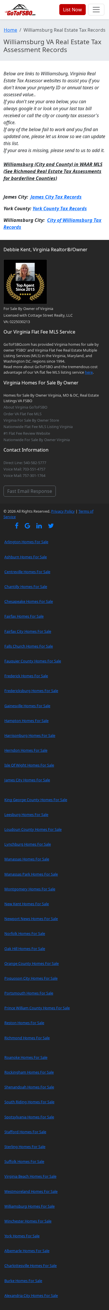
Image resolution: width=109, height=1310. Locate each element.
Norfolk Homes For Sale (24, 933)
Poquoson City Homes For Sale (31, 978)
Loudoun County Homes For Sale (33, 829)
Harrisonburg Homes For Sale (29, 735)
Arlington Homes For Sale (26, 541)
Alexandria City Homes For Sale (31, 1295)
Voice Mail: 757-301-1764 (24, 475)
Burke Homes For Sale (23, 1280)
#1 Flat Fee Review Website (26, 433)
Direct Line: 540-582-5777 (24, 462)
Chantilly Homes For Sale (25, 586)
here (89, 372)
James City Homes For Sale (27, 780)
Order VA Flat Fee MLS (22, 413)
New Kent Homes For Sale (26, 903)
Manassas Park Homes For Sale (31, 874)
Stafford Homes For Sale (25, 1131)
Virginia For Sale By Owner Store (31, 420)
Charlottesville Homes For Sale (30, 1265)
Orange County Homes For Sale (31, 963)
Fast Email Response (29, 491)
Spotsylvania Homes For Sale (29, 1117)
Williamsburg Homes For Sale (29, 1206)
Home (10, 30)
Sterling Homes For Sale (24, 1146)
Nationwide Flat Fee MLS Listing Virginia (38, 426)
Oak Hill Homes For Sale (24, 948)
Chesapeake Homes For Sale (28, 601)
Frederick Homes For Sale (26, 675)
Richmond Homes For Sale (27, 1037)
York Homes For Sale (22, 1235)
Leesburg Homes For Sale (26, 814)
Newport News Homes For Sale (31, 918)
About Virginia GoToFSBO (25, 407)
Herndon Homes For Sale (25, 750)
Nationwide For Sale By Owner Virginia (36, 439)
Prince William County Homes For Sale (37, 1007)
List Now (72, 9)
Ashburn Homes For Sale (25, 556)
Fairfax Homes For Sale (24, 616)
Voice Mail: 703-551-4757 (24, 469)
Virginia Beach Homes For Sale (30, 1176)
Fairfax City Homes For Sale (27, 631)
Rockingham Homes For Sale (29, 1072)
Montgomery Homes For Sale (29, 889)
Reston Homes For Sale (24, 1022)
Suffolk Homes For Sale (24, 1161)
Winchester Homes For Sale (27, 1221)
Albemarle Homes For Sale (26, 1250)
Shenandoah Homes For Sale (29, 1087)
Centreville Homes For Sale (27, 571)
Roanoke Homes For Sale (25, 1057)
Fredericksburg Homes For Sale (31, 690)
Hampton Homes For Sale (26, 720)
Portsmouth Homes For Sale (28, 993)
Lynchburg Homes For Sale (27, 844)
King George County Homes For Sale (35, 799)
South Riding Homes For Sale (29, 1101)
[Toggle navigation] (96, 9)
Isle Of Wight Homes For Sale (29, 765)
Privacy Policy (63, 511)
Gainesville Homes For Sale (27, 705)
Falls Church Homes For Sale (28, 646)
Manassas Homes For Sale (26, 859)
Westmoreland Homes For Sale (31, 1191)
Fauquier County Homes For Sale (32, 661)
